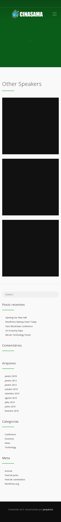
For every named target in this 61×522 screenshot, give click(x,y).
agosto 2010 (11, 398)
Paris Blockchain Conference (19, 326)
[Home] (27, 14)
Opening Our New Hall (16, 317)
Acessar (8, 470)
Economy (9, 438)
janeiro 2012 (11, 384)
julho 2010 (10, 402)
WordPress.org (12, 484)
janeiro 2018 (11, 376)
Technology (10, 447)
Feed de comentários (15, 479)
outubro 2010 (11, 389)
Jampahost (48, 509)
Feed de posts (11, 475)
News (7, 443)
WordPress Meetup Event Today (20, 322)
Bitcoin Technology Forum (18, 334)
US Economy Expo (14, 330)
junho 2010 (10, 406)
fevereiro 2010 (12, 411)
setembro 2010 (12, 393)
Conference (10, 434)
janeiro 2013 (11, 380)
